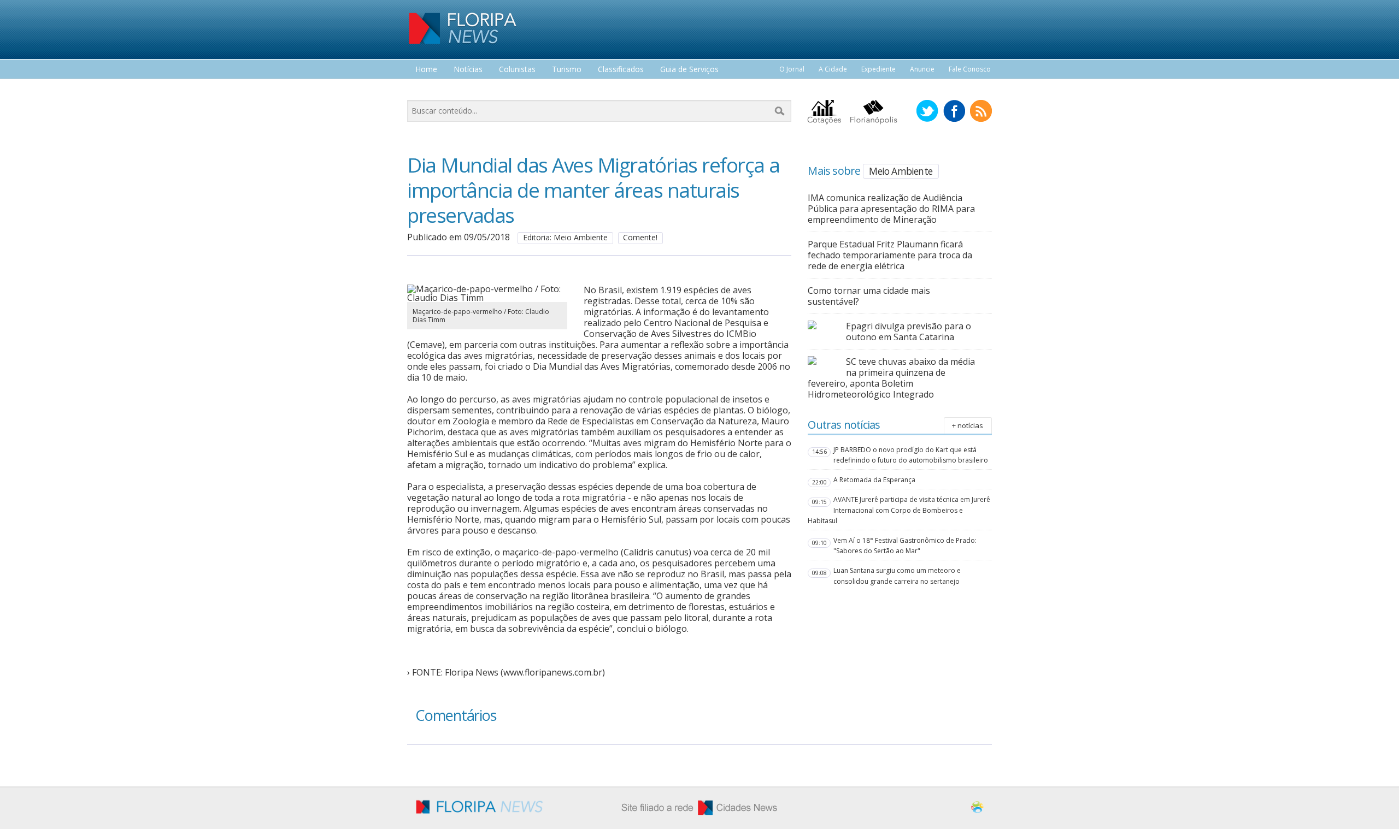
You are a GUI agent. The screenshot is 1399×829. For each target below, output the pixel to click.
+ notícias (967, 425)
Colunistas (517, 69)
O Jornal (791, 69)
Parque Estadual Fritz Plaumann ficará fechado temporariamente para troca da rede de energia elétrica (890, 255)
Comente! (640, 237)
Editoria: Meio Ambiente (565, 237)
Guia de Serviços (689, 69)
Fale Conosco (970, 69)
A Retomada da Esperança (874, 479)
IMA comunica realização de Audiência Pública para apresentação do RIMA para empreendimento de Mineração (891, 209)
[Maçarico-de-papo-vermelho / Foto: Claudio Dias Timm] (487, 298)
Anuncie (922, 69)
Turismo (566, 69)
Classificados (621, 69)
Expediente (878, 69)
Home (426, 69)
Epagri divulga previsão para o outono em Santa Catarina (908, 331)
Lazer (425, 89)
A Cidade (833, 69)
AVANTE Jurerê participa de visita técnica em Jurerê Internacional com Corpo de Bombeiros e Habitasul (899, 510)
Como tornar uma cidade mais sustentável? (869, 296)
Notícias (468, 69)
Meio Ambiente (900, 170)
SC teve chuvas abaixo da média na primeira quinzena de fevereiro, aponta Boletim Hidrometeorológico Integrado (891, 378)
